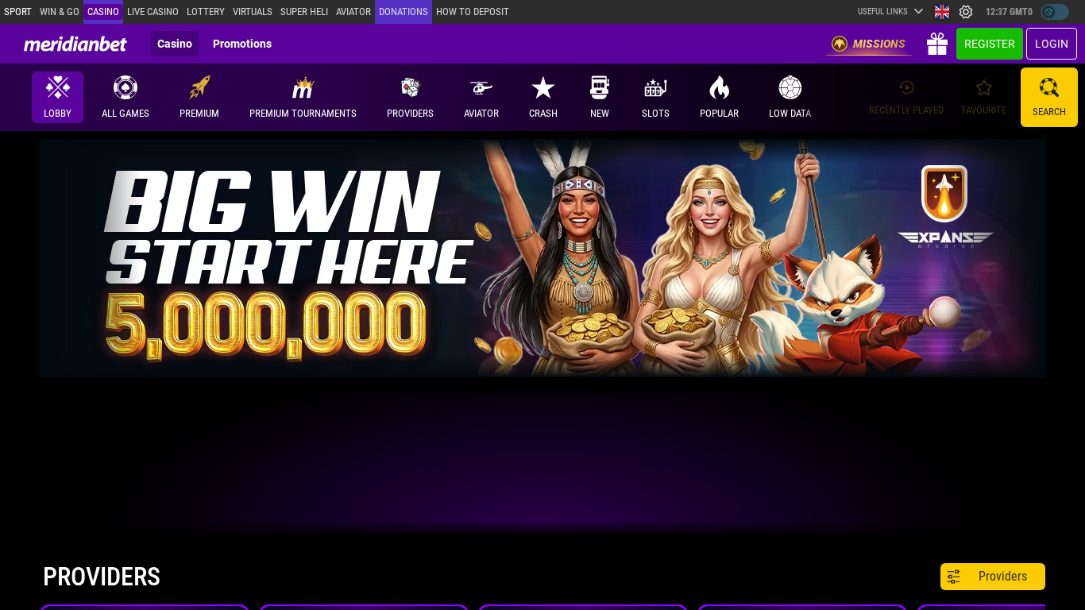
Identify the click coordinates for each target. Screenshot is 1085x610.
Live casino (153, 11)
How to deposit (472, 11)
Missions (879, 43)
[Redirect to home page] (75, 44)
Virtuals (252, 11)
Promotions (242, 43)
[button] (410, 97)
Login (1051, 43)
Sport (18, 11)
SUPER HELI (304, 11)
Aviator (353, 11)
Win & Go (59, 11)
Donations (403, 11)
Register (989, 43)
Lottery (206, 11)
